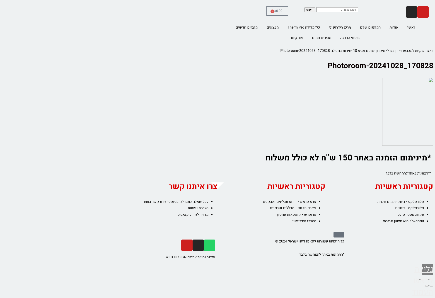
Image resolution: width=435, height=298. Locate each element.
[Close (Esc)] (431, 279)
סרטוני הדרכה (350, 38)
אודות (394, 27)
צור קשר (296, 38)
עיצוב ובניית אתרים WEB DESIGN (190, 257)
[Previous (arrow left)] (431, 285)
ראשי (411, 27)
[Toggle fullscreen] (422, 279)
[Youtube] (423, 12)
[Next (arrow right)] (427, 285)
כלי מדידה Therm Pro (304, 27)
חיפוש (310, 9)
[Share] (427, 279)
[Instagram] (411, 12)
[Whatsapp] (209, 245)
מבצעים (273, 27)
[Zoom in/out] (418, 279)
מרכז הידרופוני (340, 27)
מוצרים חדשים (247, 27)
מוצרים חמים (321, 38)
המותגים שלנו (370, 27)
